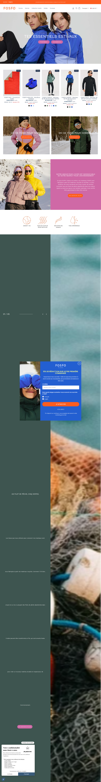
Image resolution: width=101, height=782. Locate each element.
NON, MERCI (60, 409)
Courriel (45, 384)
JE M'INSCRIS (61, 404)
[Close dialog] (79, 363)
